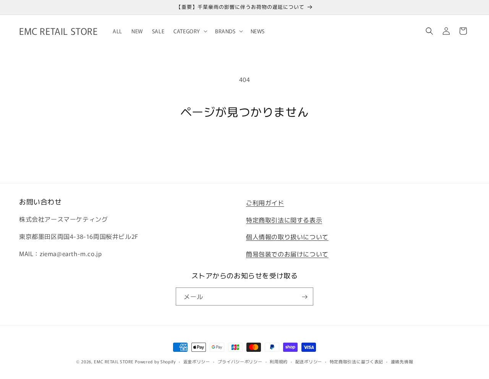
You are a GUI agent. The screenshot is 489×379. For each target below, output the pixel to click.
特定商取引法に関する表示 (284, 219)
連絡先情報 (402, 361)
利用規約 (279, 361)
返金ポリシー (196, 361)
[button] (189, 31)
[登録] (304, 297)
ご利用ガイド (265, 202)
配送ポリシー (308, 361)
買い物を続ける (244, 147)
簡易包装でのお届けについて (287, 253)
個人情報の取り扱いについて (287, 237)
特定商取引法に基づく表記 (356, 361)
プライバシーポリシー (240, 361)
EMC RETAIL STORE (113, 361)
